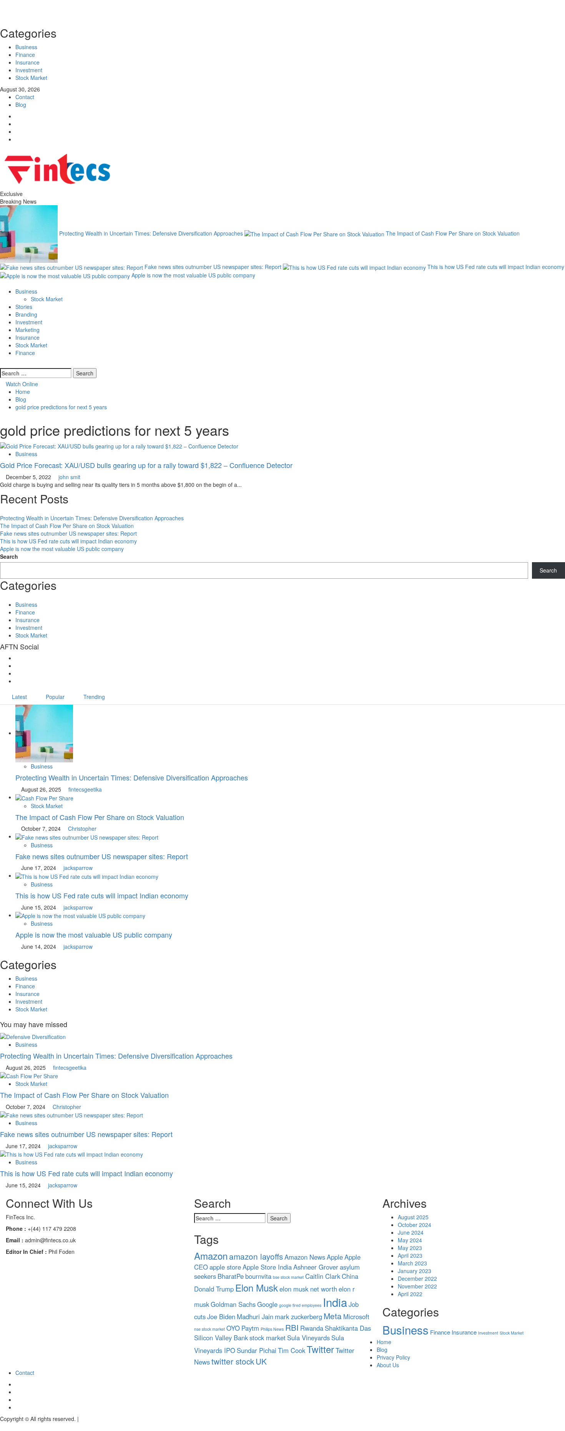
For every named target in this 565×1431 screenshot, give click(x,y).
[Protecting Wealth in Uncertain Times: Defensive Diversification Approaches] (44, 733)
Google (267, 1304)
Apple (335, 1257)
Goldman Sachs (233, 1304)
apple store (225, 1267)
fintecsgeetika (85, 789)
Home (384, 1342)
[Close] (282, 9)
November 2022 (417, 1286)
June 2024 (411, 1232)
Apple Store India (267, 1267)
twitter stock (232, 1361)
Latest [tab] (18, 697)
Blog (20, 104)
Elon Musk (256, 1287)
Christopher (82, 828)
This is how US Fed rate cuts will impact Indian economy (495, 267)
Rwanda (311, 1328)
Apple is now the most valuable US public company (193, 275)
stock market (267, 1337)
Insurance (27, 62)
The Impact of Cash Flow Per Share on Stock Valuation (453, 233)
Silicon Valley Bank (221, 1337)
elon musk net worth (308, 1288)
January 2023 (414, 1271)
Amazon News (304, 1257)
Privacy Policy (393, 1357)
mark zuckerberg (298, 1316)
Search (9, 556)
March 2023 (412, 1263)
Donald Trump (214, 1288)
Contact (24, 97)
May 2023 (410, 1248)
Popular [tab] (54, 697)
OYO (233, 1328)
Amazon (211, 1255)
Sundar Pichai (256, 1350)
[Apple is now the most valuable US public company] (80, 915)
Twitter (320, 1349)
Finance (25, 54)
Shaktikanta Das (348, 1328)
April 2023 (410, 1255)
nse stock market (209, 1329)
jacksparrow (78, 868)
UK (261, 1361)
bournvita (258, 1276)
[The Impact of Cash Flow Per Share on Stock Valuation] (44, 797)
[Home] (2, 283)
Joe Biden (221, 1316)
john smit (69, 477)
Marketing (27, 330)
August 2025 (413, 1217)
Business (26, 47)
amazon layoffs (256, 1256)
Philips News (272, 1329)
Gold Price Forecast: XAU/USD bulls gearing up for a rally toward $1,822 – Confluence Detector (146, 465)
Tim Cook (291, 1350)
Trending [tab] (93, 697)
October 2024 (414, 1224)
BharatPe (231, 1276)
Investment (28, 70)
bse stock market (288, 1277)
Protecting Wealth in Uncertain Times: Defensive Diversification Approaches (151, 233)
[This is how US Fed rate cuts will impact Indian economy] (86, 875)
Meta (333, 1315)
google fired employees (300, 1305)
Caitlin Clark (322, 1276)
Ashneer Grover (315, 1267)
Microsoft (356, 1316)
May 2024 (410, 1240)
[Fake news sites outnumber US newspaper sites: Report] (86, 836)
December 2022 (417, 1278)
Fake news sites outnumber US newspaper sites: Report (214, 267)
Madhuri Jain (255, 1316)
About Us (388, 1365)
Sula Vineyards (308, 1337)
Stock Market (31, 77)
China (350, 1276)
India (335, 1302)
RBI (292, 1327)
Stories (23, 306)
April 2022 (410, 1294)
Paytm (250, 1328)
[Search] (2, 364)
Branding (26, 314)
